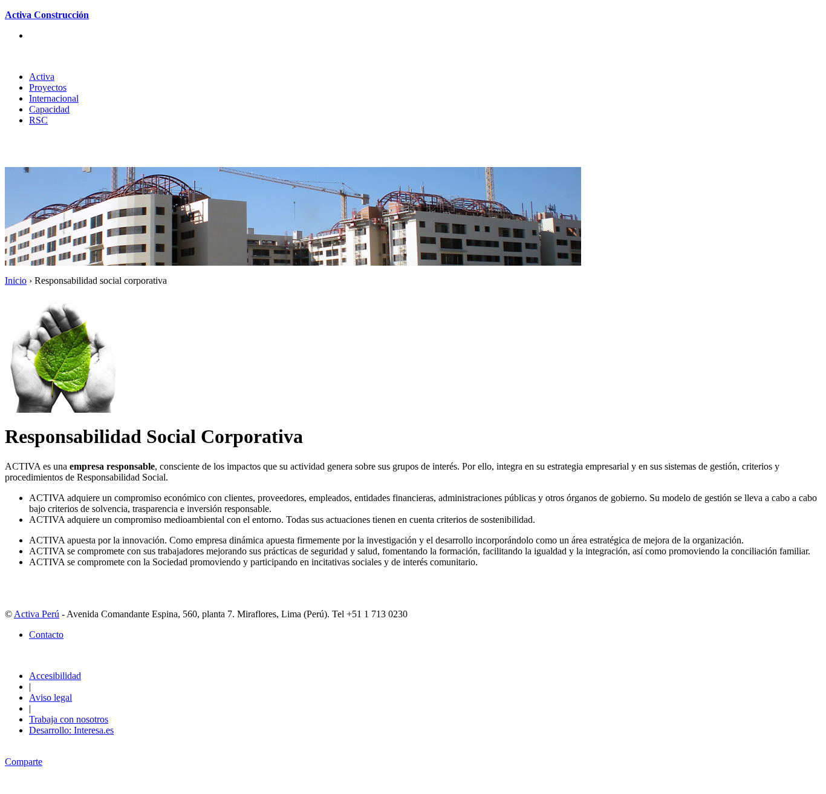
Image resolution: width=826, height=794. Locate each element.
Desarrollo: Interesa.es (71, 730)
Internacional (54, 98)
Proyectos (48, 87)
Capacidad (49, 109)
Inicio (16, 280)
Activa (41, 76)
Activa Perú (36, 614)
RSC (38, 120)
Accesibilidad (55, 676)
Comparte (23, 761)
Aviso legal (50, 697)
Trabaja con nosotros (68, 719)
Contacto (46, 634)
